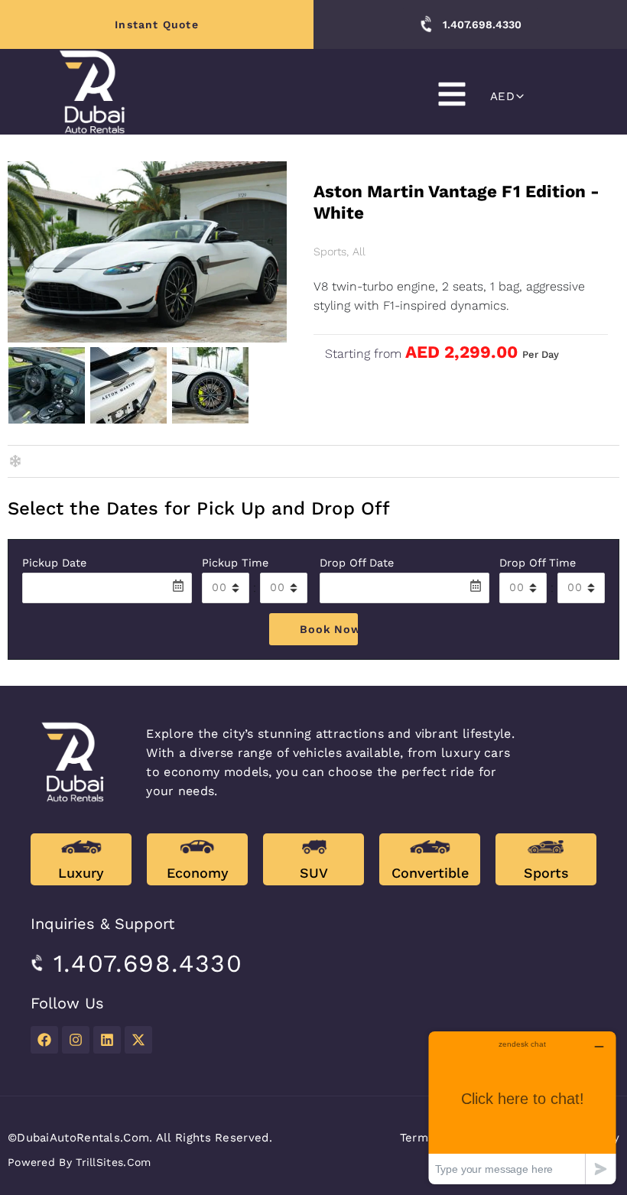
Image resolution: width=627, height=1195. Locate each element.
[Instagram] (75, 1040)
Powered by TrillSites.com (79, 1162)
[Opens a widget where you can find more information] (522, 1107)
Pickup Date (54, 563)
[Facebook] (44, 1040)
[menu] (452, 94)
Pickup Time (235, 563)
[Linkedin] (107, 1040)
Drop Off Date (357, 563)
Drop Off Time (537, 563)
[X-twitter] (138, 1040)
